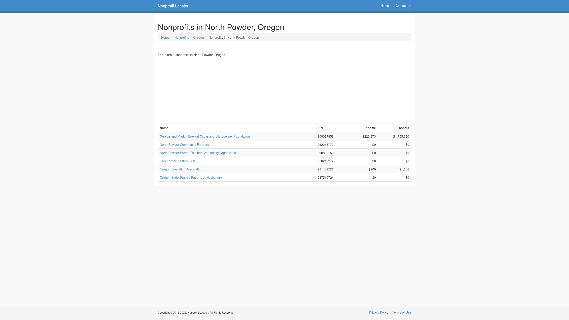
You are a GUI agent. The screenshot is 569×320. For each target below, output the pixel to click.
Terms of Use (401, 312)
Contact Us (403, 5)
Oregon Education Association (181, 169)
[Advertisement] (284, 90)
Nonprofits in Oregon (189, 37)
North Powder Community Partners (184, 144)
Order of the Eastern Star (177, 161)
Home (385, 5)
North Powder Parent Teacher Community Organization (199, 152)
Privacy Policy (378, 312)
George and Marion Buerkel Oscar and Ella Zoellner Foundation (205, 136)
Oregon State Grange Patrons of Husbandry (191, 177)
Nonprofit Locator (173, 5)
